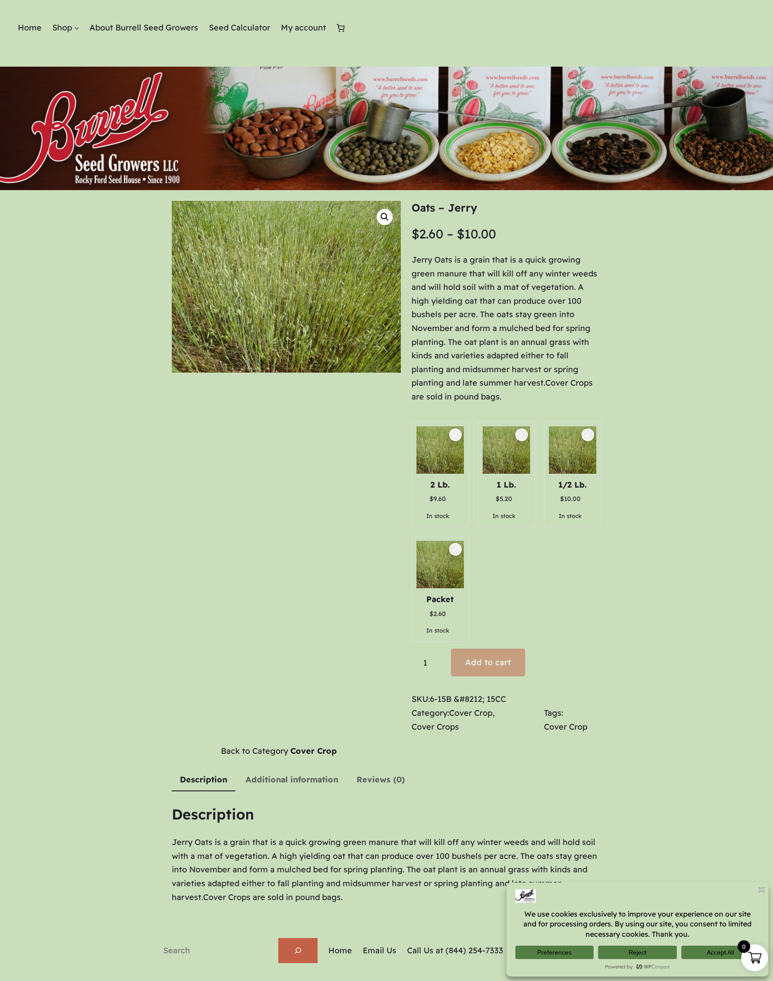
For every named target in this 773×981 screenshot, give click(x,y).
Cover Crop (471, 713)
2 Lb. (440, 485)
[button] (385, 217)
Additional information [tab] (292, 779)
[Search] (298, 950)
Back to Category (279, 751)
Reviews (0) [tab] (381, 779)
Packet (440, 599)
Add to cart (488, 662)
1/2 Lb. (572, 485)
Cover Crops (435, 727)
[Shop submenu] (76, 27)
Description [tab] (203, 779)
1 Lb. (506, 485)
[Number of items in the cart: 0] (341, 28)
